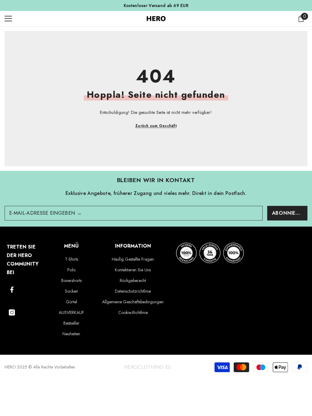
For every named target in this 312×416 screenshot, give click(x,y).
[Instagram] (12, 312)
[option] (156, 5)
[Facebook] (12, 289)
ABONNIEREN (289, 213)
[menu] (8, 18)
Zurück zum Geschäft (156, 126)
